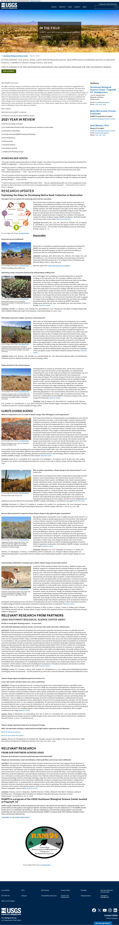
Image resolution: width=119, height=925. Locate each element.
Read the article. (44, 305)
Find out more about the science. (12, 735)
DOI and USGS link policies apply (107, 891)
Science (54, 7)
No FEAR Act (5, 896)
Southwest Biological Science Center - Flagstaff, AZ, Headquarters (103, 89)
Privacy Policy (65, 890)
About (85, 7)
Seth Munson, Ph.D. (99, 125)
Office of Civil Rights (8, 901)
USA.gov (24, 896)
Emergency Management (105, 896)
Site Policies (45, 890)
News (70, 7)
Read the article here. (64, 219)
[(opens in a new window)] (94, 910)
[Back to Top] (113, 919)
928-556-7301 (100, 135)
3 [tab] (62, 49)
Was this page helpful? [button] (102, 923)
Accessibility (5, 890)
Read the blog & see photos (10, 732)
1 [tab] (57, 49)
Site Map (84, 890)
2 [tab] (59, 49)
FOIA (23, 890)
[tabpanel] (59, 31)
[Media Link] (16, 217)
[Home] (9, 8)
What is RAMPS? (8, 71)
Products (62, 7)
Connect (77, 7)
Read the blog (46, 37)
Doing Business (86, 896)
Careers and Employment (65, 896)
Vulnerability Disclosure (49, 896)
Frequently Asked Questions (108, 4)
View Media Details (24, 233)
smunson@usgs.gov (102, 133)
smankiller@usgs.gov (102, 102)
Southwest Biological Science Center (15, 56)
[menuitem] (54, 6)
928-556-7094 (100, 104)
